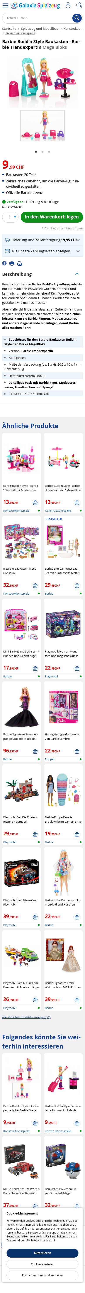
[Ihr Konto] (68, 5)
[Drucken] (13, 263)
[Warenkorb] (79, 5)
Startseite (9, 28)
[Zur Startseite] (35, 6)
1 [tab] (36, 152)
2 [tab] (42, 152)
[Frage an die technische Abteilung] (21, 263)
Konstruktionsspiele (20, 33)
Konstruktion (72, 28)
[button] (42, 240)
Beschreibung (17, 274)
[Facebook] (5, 263)
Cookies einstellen (42, 1264)
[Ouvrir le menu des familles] (5, 5)
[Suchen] (77, 18)
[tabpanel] (42, 99)
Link (53, 1240)
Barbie (49, 593)
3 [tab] (49, 152)
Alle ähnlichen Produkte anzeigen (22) (26, 1017)
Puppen (50, 759)
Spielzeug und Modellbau (40, 28)
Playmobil (51, 676)
